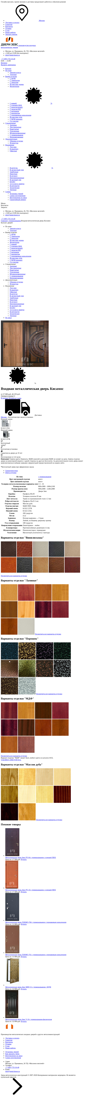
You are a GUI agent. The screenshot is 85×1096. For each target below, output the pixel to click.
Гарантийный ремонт (18, 200)
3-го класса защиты (17, 184)
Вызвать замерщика (8, 65)
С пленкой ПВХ (16, 105)
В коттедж (31, 168)
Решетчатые (14, 129)
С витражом (14, 111)
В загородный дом (17, 170)
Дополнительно (11, 139)
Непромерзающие (16, 137)
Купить (24, 859)
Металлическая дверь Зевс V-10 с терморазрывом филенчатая (28, 1019)
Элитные (13, 74)
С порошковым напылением (20, 115)
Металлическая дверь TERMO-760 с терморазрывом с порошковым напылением (35, 922)
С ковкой (31, 103)
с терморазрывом (44, 477)
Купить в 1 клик (15, 398)
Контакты (9, 26)
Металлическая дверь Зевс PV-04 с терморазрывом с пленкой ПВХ (30, 857)
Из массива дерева (17, 84)
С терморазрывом (16, 135)
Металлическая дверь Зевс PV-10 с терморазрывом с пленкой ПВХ (30, 890)
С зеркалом (14, 82)
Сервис (8, 192)
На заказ (8, 318)
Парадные (13, 174)
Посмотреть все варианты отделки (14, 576)
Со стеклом (14, 121)
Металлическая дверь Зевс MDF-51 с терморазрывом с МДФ (28, 987)
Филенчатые (14, 86)
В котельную (14, 186)
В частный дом (15, 180)
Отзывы (8, 28)
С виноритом (15, 113)
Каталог (8, 68)
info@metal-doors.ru (12, 55)
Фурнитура (14, 143)
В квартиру (14, 149)
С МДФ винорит (16, 119)
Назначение (9, 145)
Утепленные (14, 131)
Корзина (4, 63)
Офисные (13, 151)
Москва (4, 417)
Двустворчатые (15, 127)
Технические (14, 188)
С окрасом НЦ (15, 109)
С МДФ (13, 78)
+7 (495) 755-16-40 (8, 59)
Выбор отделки (11, 76)
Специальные (10, 123)
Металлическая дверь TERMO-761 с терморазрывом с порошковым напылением (35, 955)
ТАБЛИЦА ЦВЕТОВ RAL (11, 760)
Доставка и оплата (12, 22)
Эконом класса (15, 72)
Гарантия (8, 24)
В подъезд (13, 176)
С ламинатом (15, 80)
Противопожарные (17, 178)
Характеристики (11, 471)
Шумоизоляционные (17, 133)
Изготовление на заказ (18, 198)
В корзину (5, 398)
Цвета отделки (10, 473)
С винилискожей (16, 107)
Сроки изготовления (17, 196)
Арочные (13, 125)
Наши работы (10, 32)
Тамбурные (14, 172)
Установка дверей (16, 194)
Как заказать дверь (12, 1054)
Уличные (13, 190)
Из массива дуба (16, 117)
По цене (8, 70)
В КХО (12, 182)
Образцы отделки (16, 141)
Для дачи (13, 147)
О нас (7, 30)
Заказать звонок (11, 34)
